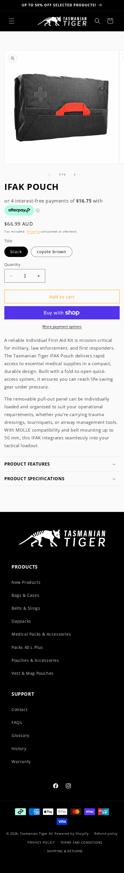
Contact (19, 709)
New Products (26, 582)
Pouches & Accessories (35, 660)
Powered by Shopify (72, 833)
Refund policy (106, 833)
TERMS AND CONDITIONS (81, 842)
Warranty (21, 761)
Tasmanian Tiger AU (36, 833)
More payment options (62, 326)
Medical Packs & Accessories (41, 634)
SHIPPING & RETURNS (65, 851)
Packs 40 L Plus (27, 647)
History (19, 748)
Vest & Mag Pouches (33, 673)
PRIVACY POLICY (41, 842)
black (16, 251)
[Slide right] (74, 174)
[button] (11, 21)
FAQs (17, 722)
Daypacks (21, 621)
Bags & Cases (25, 595)
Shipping (33, 231)
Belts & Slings (26, 608)
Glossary (20, 735)
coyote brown (51, 251)
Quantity (12, 264)
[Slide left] (49, 174)
